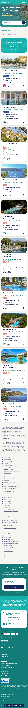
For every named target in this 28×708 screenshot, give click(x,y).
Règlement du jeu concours (7, 667)
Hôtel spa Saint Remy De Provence (11, 471)
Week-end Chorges (8, 535)
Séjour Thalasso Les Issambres (10, 522)
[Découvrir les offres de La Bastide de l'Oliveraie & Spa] (23, 233)
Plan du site (4, 661)
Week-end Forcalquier (8, 547)
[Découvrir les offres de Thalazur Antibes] (23, 86)
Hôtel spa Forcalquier (8, 475)
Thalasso (14, 47)
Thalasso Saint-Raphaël (9, 509)
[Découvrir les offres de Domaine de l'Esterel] (23, 344)
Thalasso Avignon (7, 499)
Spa (15, 49)
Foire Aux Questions (5, 678)
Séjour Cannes (7, 556)
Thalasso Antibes (7, 503)
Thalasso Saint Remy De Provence (11, 511)
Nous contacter (4, 673)
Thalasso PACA (7, 516)
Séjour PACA (6, 554)
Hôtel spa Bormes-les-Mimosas (10, 478)
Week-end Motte (7, 537)
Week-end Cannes (8, 545)
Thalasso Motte (7, 507)
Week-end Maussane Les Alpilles (11, 543)
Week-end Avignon (8, 531)
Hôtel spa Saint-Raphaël (9, 469)
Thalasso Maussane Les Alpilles (10, 513)
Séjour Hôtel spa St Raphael (10, 488)
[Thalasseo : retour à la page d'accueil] (5, 2)
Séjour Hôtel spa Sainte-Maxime (11, 486)
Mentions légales (4, 698)
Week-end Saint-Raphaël (9, 539)
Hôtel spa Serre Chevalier (9, 482)
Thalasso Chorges (7, 505)
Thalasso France (7, 493)
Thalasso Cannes (7, 515)
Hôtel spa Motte (7, 467)
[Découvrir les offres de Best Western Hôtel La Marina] (23, 382)
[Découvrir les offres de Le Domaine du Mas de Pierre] (23, 271)
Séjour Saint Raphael (8, 553)
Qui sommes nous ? (5, 654)
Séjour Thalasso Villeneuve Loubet (11, 518)
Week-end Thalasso (5, 675)
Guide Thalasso (4, 656)
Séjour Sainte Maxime (8, 551)
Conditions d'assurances (5, 696)
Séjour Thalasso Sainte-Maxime (10, 520)
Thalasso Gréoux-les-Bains (9, 495)
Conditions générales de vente (7, 694)
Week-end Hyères (7, 549)
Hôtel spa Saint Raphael (9, 461)
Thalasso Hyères (7, 501)
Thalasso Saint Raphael (9, 497)
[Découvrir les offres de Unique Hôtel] (23, 419)
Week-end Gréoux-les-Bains (10, 528)
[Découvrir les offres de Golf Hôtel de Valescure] (23, 308)
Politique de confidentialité (6, 700)
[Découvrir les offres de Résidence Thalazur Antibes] (23, 122)
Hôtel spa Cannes (7, 473)
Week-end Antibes (8, 533)
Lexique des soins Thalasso (7, 658)
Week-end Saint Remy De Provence (11, 541)
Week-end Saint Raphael (9, 530)
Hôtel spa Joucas (7, 476)
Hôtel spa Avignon (7, 463)
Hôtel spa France (7, 459)
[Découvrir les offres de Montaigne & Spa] (23, 195)
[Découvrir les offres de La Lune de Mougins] (23, 158)
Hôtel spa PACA (7, 484)
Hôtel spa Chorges (8, 465)
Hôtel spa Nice (7, 480)
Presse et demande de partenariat (9, 663)
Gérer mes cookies (4, 702)
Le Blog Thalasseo (5, 665)
